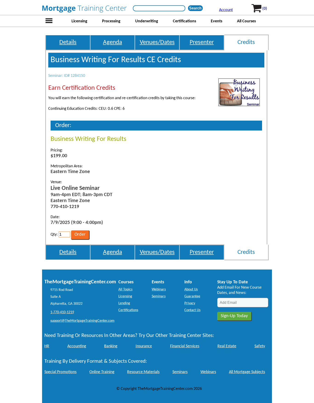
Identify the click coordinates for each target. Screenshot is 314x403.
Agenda (112, 42)
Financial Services (184, 346)
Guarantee (192, 296)
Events (216, 21)
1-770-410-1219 (62, 312)
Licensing (79, 21)
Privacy (189, 303)
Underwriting (146, 21)
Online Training (101, 372)
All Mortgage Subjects (247, 372)
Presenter (202, 42)
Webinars (159, 289)
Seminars (159, 296)
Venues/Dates (157, 42)
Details (68, 42)
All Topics (125, 289)
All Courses (246, 21)
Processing (111, 21)
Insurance (144, 346)
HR (46, 346)
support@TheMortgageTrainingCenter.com (82, 321)
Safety (259, 346)
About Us (191, 289)
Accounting (76, 346)
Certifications (184, 21)
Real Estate (226, 346)
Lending (124, 303)
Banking (110, 346)
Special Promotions (60, 372)
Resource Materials (143, 372)
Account (226, 10)
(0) (264, 8)
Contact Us (192, 310)
